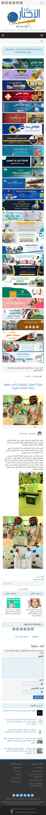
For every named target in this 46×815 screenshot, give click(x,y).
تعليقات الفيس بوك (21, 636)
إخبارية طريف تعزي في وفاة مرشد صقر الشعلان (19, 710)
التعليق (41, 656)
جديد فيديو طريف (15, 781)
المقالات (18, 774)
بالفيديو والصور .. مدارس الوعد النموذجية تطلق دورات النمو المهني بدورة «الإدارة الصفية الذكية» (19, 740)
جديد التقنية (17, 771)
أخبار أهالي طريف (37, 771)
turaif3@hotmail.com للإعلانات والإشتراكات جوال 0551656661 (23, 50)
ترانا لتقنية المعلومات (21, 812)
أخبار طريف (39, 367)
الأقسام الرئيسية (37, 763)
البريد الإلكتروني (37, 688)
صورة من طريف (16, 778)
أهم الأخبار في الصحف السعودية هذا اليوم (35, 784)
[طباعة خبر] (35, 427)
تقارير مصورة (17, 767)
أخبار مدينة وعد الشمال (35, 780)
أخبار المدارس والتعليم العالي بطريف (35, 775)
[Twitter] (7, 2)
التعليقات (35, 636)
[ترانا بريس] (12, 812)
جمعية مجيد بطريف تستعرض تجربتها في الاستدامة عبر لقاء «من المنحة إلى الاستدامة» (20, 730)
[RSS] (3, 2)
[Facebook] (10, 2)
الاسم (41, 680)
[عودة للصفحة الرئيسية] (23, 17)
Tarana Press (23, 809)
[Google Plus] (14, 2)
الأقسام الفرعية (16, 763)
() (4, 583)
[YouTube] (18, 2)
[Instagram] (21, 2)
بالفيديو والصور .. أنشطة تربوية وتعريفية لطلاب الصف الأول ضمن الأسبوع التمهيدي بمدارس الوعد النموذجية (19, 751)
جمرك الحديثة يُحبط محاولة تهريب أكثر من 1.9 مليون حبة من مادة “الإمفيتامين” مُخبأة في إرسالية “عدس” (20, 721)
